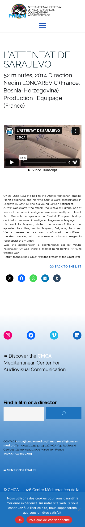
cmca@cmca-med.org (31, 441)
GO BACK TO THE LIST (65, 266)
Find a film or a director (30, 402)
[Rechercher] (63, 413)
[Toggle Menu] (42, 25)
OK (19, 520)
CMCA (45, 356)
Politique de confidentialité (49, 520)
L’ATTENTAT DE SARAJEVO (37, 59)
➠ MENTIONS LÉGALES (20, 470)
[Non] (79, 509)
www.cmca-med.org (18, 453)
